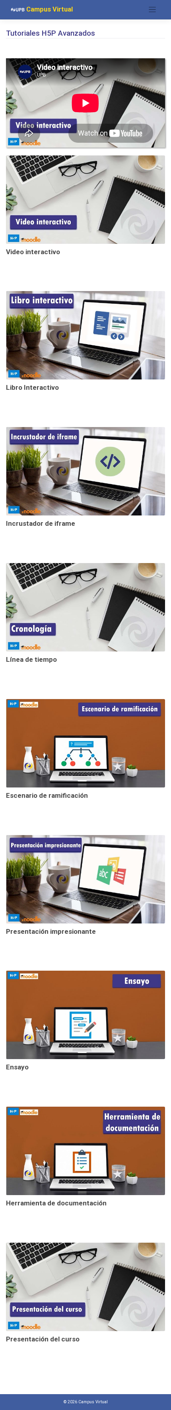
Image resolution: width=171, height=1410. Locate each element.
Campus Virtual (49, 9)
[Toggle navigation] (152, 9)
